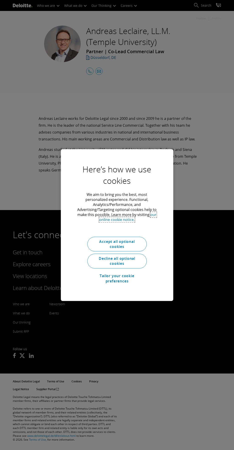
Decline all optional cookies (117, 261)
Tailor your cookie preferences (117, 278)
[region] (117, 225)
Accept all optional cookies (117, 244)
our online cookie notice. (128, 217)
